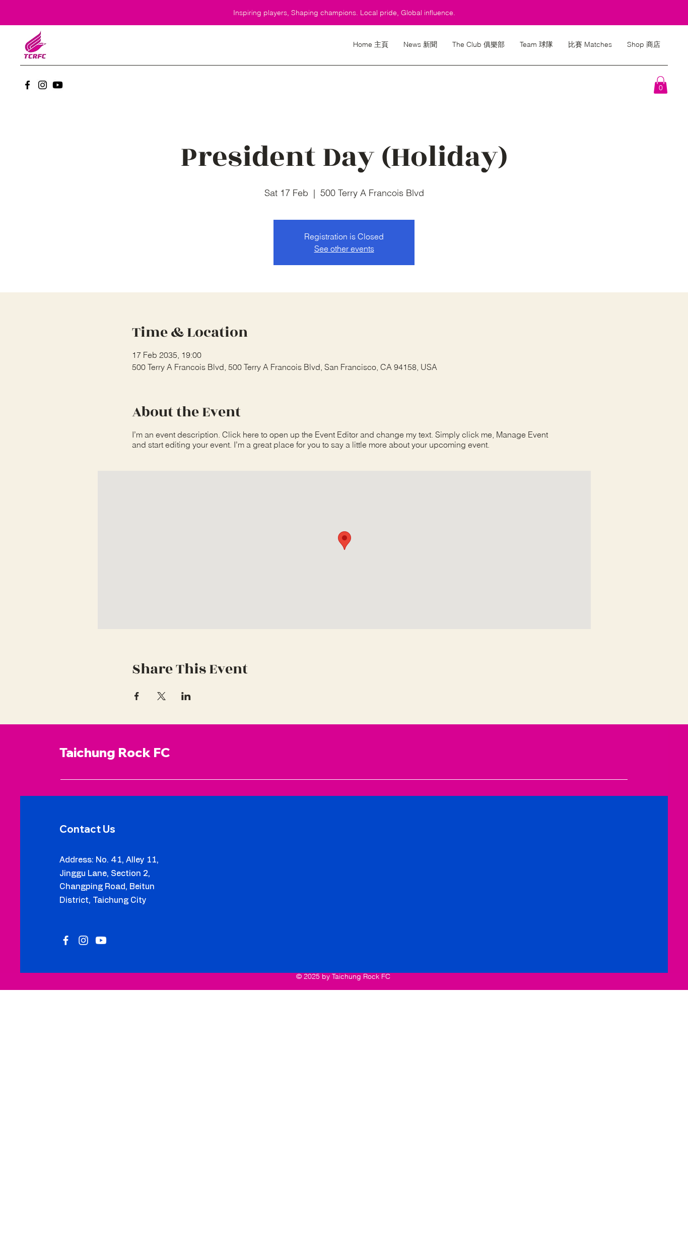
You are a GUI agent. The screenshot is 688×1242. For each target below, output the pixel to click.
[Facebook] (27, 85)
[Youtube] (57, 85)
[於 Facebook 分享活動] (137, 696)
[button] (660, 85)
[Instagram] (42, 85)
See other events (344, 248)
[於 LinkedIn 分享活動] (186, 696)
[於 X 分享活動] (161, 696)
